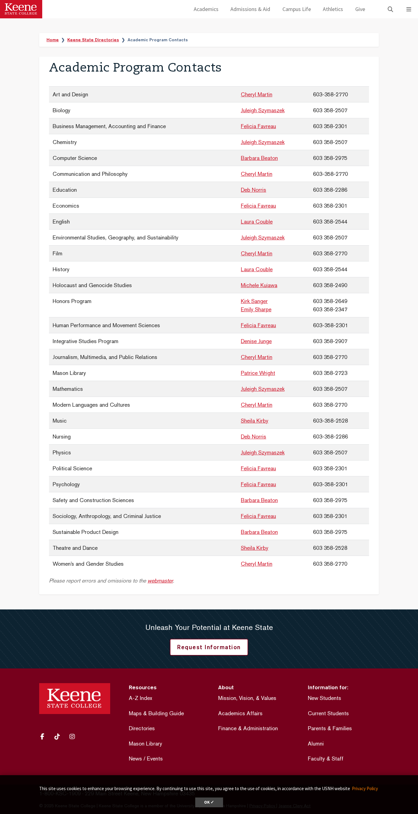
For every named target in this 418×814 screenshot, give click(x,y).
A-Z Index (140, 698)
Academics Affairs (240, 713)
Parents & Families (330, 728)
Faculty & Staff (325, 758)
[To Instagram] (74, 736)
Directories (142, 728)
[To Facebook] (45, 736)
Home (53, 39)
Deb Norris (253, 190)
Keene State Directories (93, 39)
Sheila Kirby (254, 420)
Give (360, 9)
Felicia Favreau (258, 126)
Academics (206, 9)
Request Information (209, 647)
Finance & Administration (248, 728)
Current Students (328, 713)
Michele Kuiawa (259, 285)
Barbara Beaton (259, 158)
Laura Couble (257, 221)
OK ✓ (209, 802)
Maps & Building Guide (156, 713)
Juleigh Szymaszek (263, 110)
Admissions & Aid (250, 9)
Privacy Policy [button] (365, 788)
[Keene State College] (21, 9)
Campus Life (296, 9)
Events (155, 758)
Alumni (316, 743)
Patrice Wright (258, 373)
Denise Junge (256, 341)
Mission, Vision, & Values (247, 698)
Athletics (333, 9)
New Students (324, 698)
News (135, 758)
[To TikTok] (59, 736)
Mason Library (145, 743)
